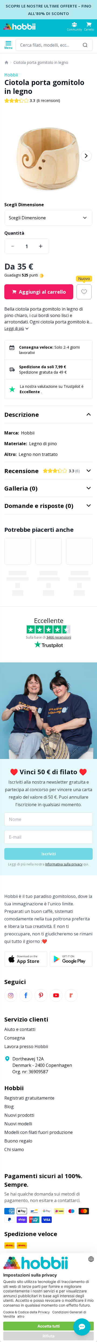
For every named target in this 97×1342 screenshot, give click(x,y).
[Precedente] (10, 155)
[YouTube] (56, 995)
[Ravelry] (71, 995)
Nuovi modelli (18, 1124)
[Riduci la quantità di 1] (12, 246)
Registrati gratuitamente (29, 1098)
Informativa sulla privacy (63, 864)
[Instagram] (10, 995)
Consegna (14, 1038)
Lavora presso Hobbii (26, 1046)
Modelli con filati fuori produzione (38, 1132)
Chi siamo (14, 1149)
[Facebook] (25, 995)
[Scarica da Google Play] (71, 959)
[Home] (6, 62)
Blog (9, 1106)
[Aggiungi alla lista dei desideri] (84, 291)
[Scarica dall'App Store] (25, 959)
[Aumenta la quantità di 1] (40, 246)
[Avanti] (86, 155)
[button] (89, 26)
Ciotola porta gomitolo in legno (40, 62)
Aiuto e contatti (19, 1029)
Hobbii (11, 75)
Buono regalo (18, 1141)
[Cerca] (85, 45)
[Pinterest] (40, 995)
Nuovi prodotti (19, 1115)
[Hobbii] (19, 26)
